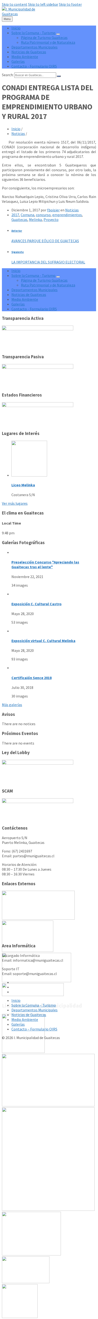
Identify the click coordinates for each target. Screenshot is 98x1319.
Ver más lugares (15, 503)
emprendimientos (67, 214)
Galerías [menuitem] (18, 61)
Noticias (18, 133)
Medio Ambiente (24, 1019)
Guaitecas (19, 219)
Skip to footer (70, 4)
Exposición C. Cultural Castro (36, 603)
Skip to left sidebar (43, 4)
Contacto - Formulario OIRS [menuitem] (34, 66)
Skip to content (14, 4)
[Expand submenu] (58, 34)
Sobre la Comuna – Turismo (33, 1005)
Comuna (27, 214)
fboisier (53, 210)
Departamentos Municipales (34, 1010)
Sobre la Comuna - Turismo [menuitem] (33, 32)
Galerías (18, 1024)
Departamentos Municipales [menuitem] (34, 47)
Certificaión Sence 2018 (31, 677)
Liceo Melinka (23, 485)
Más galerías (12, 704)
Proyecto (51, 219)
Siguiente (17, 252)
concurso (43, 214)
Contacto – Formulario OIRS (34, 1029)
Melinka (35, 219)
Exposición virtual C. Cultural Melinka (43, 640)
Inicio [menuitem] (15, 28)
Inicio (15, 128)
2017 (15, 214)
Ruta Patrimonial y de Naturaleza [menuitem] (48, 42)
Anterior (16, 230)
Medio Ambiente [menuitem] (24, 56)
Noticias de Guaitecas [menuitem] (28, 51)
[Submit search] (59, 76)
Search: (8, 74)
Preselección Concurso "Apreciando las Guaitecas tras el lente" (45, 564)
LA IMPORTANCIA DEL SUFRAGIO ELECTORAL (48, 262)
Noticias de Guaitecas (28, 1014)
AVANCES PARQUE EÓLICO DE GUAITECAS (45, 240)
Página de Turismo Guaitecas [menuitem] (44, 37)
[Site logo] (18, 13)
